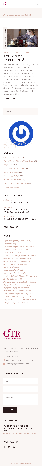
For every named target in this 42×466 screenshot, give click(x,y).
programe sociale (11, 282)
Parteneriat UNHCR (12, 176)
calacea (7, 249)
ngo (35, 276)
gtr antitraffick (10, 261)
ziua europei (23, 302)
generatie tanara (28, 255)
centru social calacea (12, 252)
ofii (16, 279)
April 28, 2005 (8, 200)
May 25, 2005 (8, 207)
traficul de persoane (12, 299)
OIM (21, 279)
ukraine (25, 299)
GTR (27, 53)
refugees (28, 285)
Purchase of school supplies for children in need (18, 428)
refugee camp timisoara (14, 285)
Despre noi (8, 165)
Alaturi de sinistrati (16, 203)
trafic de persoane (28, 296)
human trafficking (11, 267)
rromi (15, 290)
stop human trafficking (13, 293)
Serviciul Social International (16, 183)
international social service (15, 273)
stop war (28, 293)
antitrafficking (10, 243)
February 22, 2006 (10, 216)
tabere (6, 296)
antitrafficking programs (14, 246)
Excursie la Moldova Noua (20, 219)
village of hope (10, 302)
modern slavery (25, 276)
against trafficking (11, 241)
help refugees (22, 264)
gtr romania (23, 261)
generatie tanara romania (15, 258)
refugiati (7, 288)
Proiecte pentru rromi (12, 180)
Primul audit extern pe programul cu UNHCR (18, 211)
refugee (33, 282)
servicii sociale (25, 290)
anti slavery (26, 241)
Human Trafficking (11, 172)
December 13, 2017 (5, 38)
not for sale (9, 279)
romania (7, 290)
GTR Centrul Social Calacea (13, 53)
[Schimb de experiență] (21, 38)
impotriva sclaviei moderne (15, 270)
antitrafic (30, 246)
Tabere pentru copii (11, 187)
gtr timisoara (9, 264)
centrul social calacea (20, 249)
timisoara (14, 296)
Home (6, 12)
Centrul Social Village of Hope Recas (18, 161)
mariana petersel (11, 276)
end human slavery (12, 255)
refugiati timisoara (20, 288)
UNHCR (33, 299)
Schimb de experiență (14, 58)
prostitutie (23, 282)
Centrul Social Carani (12, 157)
